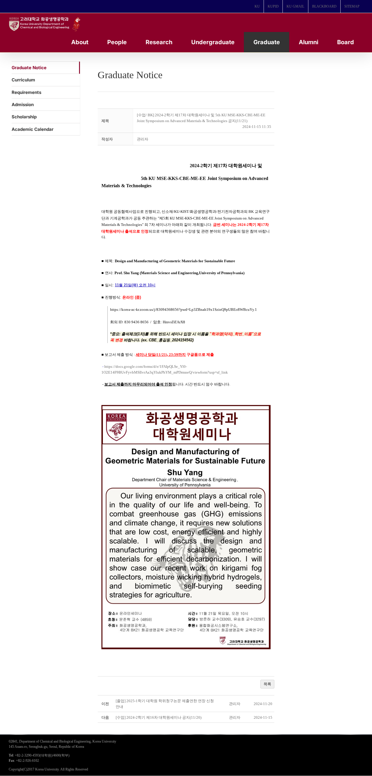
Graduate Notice (29, 67)
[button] (142, 139)
